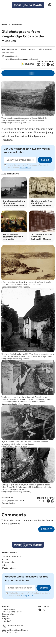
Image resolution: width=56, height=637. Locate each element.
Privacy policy (8, 562)
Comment (46, 529)
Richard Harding (10, 49)
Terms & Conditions (11, 556)
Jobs (4, 565)
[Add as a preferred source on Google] (28, 64)
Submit (45, 159)
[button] (5, 5)
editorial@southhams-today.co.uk (17, 631)
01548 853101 (17, 625)
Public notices (9, 568)
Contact (6, 559)
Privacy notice (25, 167)
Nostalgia (17, 24)
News (4, 24)
